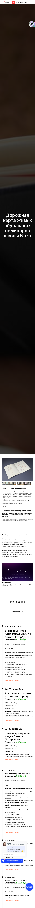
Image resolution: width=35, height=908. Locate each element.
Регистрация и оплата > (12, 680)
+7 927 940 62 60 (21, 2)
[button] (30, 2)
